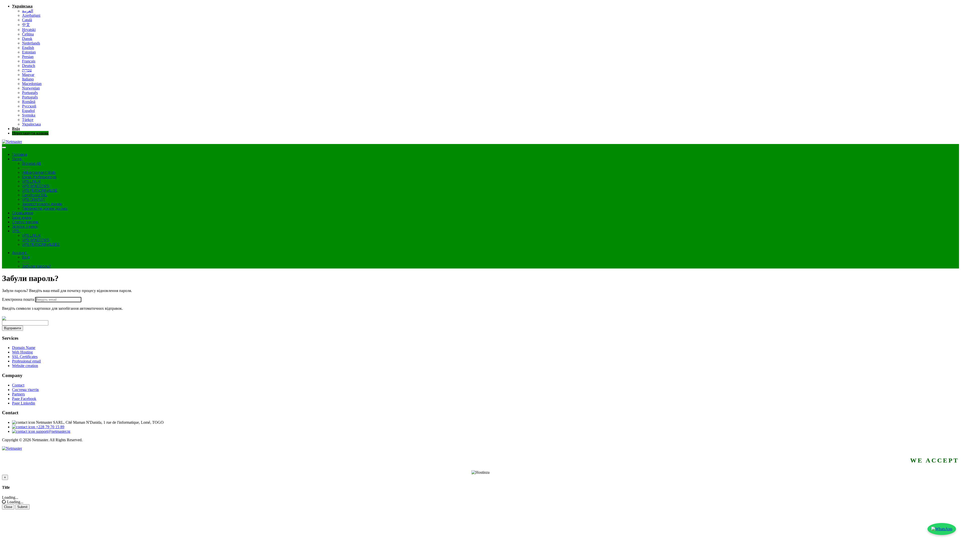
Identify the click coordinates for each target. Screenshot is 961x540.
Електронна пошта (18, 299)
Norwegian (31, 88)
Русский (29, 106)
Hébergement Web (39, 172)
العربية (27, 11)
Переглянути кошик (30, 133)
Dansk (27, 38)
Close (8, 507)
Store (18, 159)
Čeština (28, 34)
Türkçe (27, 120)
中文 (26, 24)
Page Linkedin (23, 403)
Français (28, 61)
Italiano (28, 79)
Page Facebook (24, 398)
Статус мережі (25, 222)
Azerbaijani (31, 15)
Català (27, 20)
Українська (22, 6)
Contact (18, 385)
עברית (27, 70)
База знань (21, 217)
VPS (16, 231)
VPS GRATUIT (34, 199)
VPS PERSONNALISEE (41, 244)
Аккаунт (20, 252)
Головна (19, 154)
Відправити (12, 328)
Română (28, 102)
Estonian (29, 52)
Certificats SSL (34, 195)
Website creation (25, 366)
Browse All (31, 163)
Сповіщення (22, 213)
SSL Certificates (25, 356)
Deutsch (28, 66)
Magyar (28, 74)
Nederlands (31, 43)
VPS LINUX (31, 181)
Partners (18, 394)
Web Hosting (22, 352)
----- (26, 168)
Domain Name (23, 348)
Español (28, 110)
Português (30, 92)
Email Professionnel (39, 177)
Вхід (16, 128)
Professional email (26, 361)
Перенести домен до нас (45, 208)
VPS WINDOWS (35, 186)
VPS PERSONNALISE (40, 190)
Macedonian (32, 84)
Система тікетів (25, 390)
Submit (22, 507)
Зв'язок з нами (25, 226)
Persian (28, 56)
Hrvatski (29, 30)
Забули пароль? (36, 266)
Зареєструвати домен (42, 204)
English (28, 48)
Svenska (28, 115)
